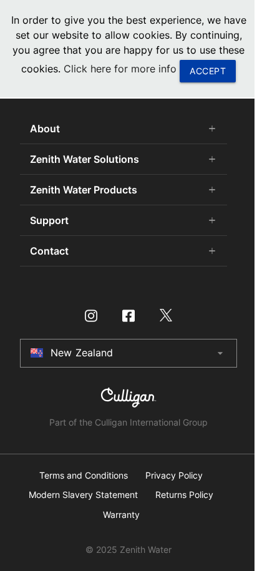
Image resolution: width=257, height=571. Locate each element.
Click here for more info (120, 68)
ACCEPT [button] (208, 71)
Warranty (121, 515)
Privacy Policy (174, 476)
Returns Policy (184, 495)
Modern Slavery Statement (83, 495)
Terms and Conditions (83, 476)
